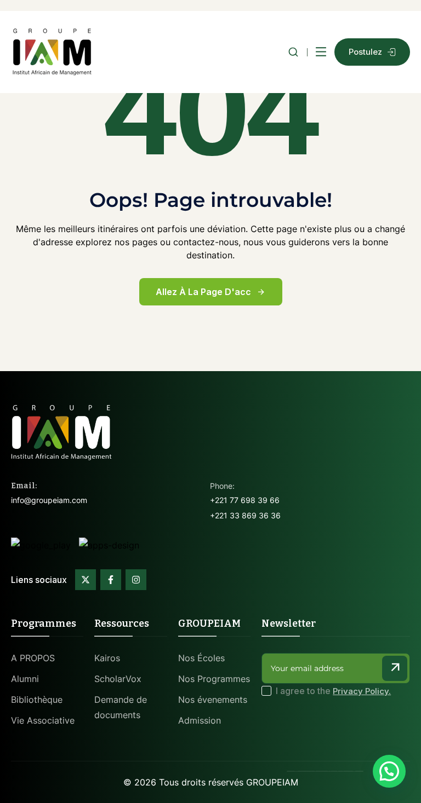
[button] (389, 771)
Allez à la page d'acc (203, 291)
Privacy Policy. (362, 691)
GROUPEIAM (272, 782)
